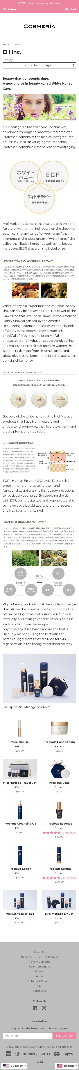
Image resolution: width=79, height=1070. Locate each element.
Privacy (39, 971)
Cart (72, 9)
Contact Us (39, 990)
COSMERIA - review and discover (51, 1046)
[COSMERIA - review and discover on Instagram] (44, 1008)
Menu (11, 9)
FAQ (39, 986)
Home (6, 44)
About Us (39, 951)
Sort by (8, 60)
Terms (39, 976)
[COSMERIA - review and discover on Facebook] (35, 1008)
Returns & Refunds (39, 981)
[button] (52, 833)
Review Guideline (40, 961)
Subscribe (64, 1035)
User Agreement (39, 966)
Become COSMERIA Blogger (39, 956)
